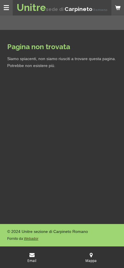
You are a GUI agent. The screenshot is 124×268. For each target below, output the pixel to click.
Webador (31, 238)
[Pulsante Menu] (6, 8)
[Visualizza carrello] (117, 8)
